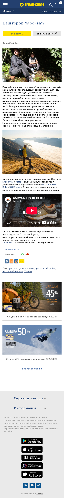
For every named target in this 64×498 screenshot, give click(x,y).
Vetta (18, 181)
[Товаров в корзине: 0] (57, 5)
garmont (13, 268)
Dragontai (7, 181)
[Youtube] (32, 485)
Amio (39, 493)
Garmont (7, 242)
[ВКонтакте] (7, 261)
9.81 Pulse (14, 187)
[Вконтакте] (25, 485)
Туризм (28, 270)
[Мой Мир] (16, 261)
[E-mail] (21, 262)
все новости (12, 248)
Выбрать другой (47, 33)
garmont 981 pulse (45, 268)
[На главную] (32, 4)
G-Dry (45, 184)
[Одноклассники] (11, 261)
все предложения (32, 368)
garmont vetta (26, 268)
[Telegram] (38, 485)
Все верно (17, 33)
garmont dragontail (12, 270)
